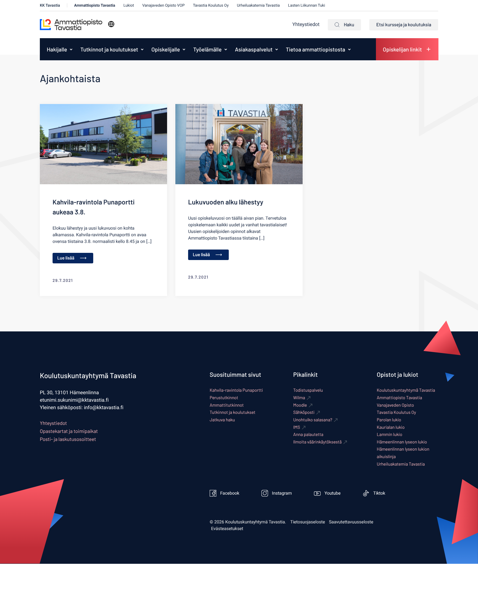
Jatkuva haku (222, 419)
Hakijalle (57, 49)
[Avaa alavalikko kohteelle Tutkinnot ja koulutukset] (142, 49)
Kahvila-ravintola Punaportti (236, 390)
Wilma (299, 397)
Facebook (229, 493)
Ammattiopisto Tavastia (94, 5)
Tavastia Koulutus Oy (211, 5)
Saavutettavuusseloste (351, 522)
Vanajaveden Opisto (395, 405)
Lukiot (128, 5)
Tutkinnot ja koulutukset (109, 49)
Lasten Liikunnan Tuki (306, 5)
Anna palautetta (308, 434)
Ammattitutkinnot (227, 405)
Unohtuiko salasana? (312, 419)
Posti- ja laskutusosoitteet (68, 439)
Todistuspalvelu (308, 390)
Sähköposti (304, 412)
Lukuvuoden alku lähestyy (225, 202)
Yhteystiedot (305, 24)
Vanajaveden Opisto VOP (163, 5)
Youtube (332, 493)
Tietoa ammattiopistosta (315, 49)
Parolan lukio (389, 419)
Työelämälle (207, 49)
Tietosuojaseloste (307, 522)
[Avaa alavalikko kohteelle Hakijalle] (71, 49)
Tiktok (379, 493)
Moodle (300, 405)
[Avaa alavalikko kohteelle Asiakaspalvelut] (276, 49)
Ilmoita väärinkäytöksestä (317, 442)
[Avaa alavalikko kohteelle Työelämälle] (225, 49)
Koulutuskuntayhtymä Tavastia (406, 390)
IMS (296, 427)
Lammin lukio (389, 434)
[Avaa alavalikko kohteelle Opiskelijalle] (184, 49)
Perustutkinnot (224, 397)
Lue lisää (65, 258)
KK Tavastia (50, 5)
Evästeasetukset (227, 528)
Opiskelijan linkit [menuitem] (402, 49)
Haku (349, 24)
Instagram (282, 493)
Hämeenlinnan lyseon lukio (402, 442)
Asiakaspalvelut (253, 49)
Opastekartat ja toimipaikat (69, 431)
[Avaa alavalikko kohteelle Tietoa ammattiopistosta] (349, 49)
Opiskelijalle (165, 49)
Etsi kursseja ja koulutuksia (403, 24)
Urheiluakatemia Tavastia (258, 5)
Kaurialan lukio (391, 427)
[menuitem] (55, 49)
